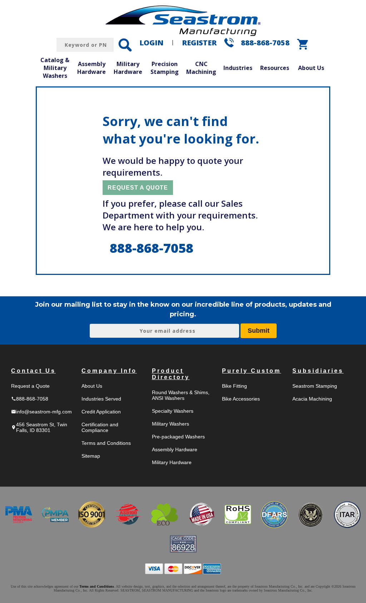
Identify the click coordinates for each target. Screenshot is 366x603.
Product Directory (171, 374)
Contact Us (33, 371)
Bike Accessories (241, 399)
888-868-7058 (265, 42)
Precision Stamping (164, 68)
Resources (274, 68)
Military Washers (170, 424)
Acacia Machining (312, 399)
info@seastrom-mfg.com (41, 411)
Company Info (109, 371)
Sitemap (90, 456)
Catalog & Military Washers (54, 67)
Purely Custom (251, 371)
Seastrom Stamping (314, 386)
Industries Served (101, 399)
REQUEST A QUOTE (138, 188)
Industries (237, 68)
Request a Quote (30, 386)
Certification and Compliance (99, 427)
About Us (311, 68)
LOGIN (151, 42)
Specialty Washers (172, 411)
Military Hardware (128, 68)
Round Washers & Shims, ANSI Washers (180, 395)
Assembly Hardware (91, 68)
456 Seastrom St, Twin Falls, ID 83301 (39, 427)
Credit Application (101, 411)
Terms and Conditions (106, 443)
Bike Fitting (234, 386)
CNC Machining (201, 68)
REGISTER (199, 42)
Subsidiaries (317, 371)
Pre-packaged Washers (178, 436)
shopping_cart (303, 44)
